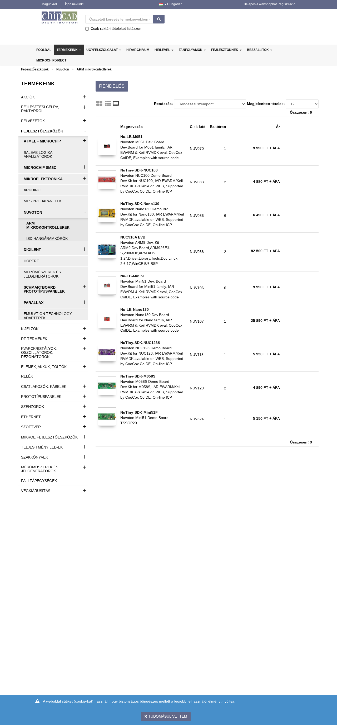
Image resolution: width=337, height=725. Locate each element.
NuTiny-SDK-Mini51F (139, 412)
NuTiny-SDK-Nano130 (139, 204)
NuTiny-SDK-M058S (137, 376)
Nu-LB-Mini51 (132, 276)
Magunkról (49, 4)
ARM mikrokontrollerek (94, 69)
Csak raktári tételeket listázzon (116, 28)
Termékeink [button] (67, 50)
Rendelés (112, 86)
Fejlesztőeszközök (35, 69)
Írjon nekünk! (74, 4)
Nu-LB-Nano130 (134, 309)
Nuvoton (62, 69)
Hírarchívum (137, 50)
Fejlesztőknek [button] (225, 50)
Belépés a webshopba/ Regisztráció (269, 4)
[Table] (116, 103)
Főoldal (43, 50)
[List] (108, 103)
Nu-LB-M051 (131, 137)
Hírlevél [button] (163, 50)
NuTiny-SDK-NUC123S (140, 343)
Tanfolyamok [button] (191, 50)
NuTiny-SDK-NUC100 (139, 170)
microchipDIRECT (51, 60)
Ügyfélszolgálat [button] (102, 50)
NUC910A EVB (132, 237)
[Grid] (99, 103)
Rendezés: (163, 104)
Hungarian (174, 4)
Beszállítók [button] (258, 50)
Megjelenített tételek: (266, 104)
